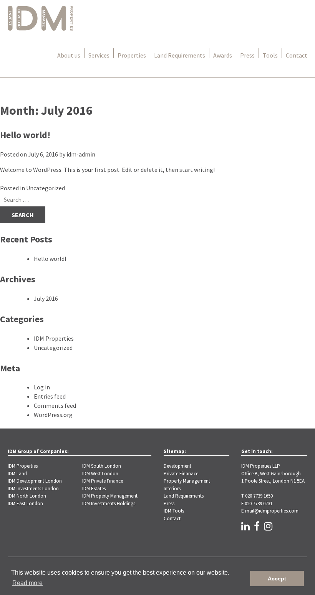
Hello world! (25, 135)
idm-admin (80, 154)
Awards (222, 55)
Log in (42, 387)
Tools (270, 55)
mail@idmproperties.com (271, 511)
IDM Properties (54, 338)
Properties (132, 55)
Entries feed (50, 396)
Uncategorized (45, 188)
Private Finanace (181, 473)
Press (247, 55)
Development (177, 466)
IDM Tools (174, 511)
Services (98, 55)
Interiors (172, 488)
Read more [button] (27, 583)
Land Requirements (179, 55)
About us (68, 55)
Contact (296, 55)
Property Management (187, 481)
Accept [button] (277, 578)
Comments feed (55, 405)
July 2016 (46, 298)
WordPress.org (53, 415)
